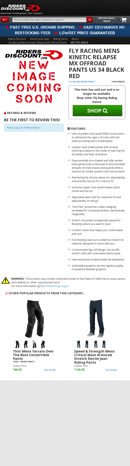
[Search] (90, 19)
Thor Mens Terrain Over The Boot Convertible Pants (33, 355)
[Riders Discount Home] (20, 8)
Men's (75, 39)
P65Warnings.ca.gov (57, 286)
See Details (50, 369)
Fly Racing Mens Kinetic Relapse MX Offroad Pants (38, 42)
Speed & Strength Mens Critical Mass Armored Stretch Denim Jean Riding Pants (94, 356)
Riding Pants (60, 39)
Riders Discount (17, 39)
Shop (95, 110)
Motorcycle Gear (39, 39)
